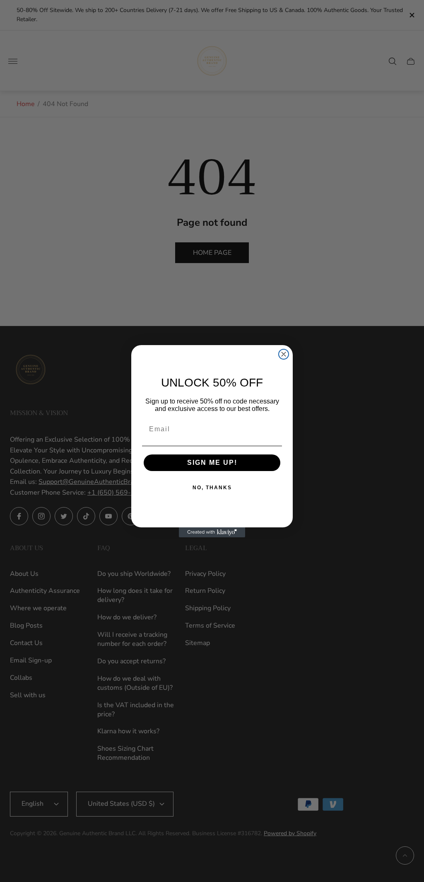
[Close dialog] (284, 354)
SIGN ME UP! (212, 462)
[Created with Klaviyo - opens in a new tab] (212, 532)
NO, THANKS (212, 488)
